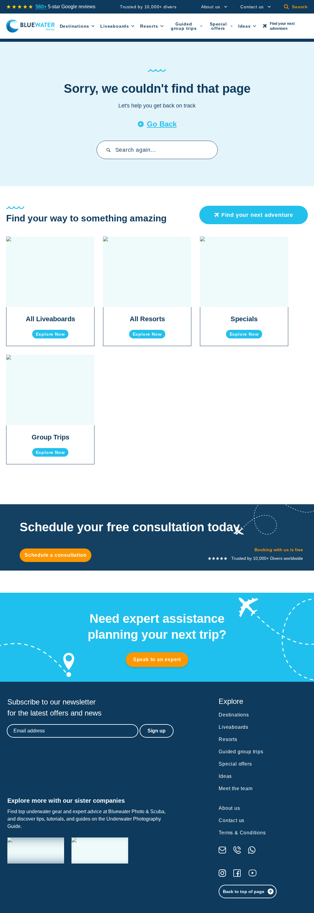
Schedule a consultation (55, 555)
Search (300, 6)
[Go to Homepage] (30, 26)
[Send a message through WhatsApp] (251, 850)
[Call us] (237, 850)
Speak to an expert (157, 659)
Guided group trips (184, 26)
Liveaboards (114, 26)
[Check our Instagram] (222, 873)
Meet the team (235, 788)
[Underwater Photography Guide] (99, 850)
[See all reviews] (19, 6)
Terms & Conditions (242, 832)
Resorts (149, 26)
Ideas (244, 26)
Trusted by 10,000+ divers (148, 6)
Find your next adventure (282, 26)
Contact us (252, 6)
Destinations (75, 26)
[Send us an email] (222, 850)
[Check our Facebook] (237, 873)
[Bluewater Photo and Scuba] (35, 850)
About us (210, 6)
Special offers (218, 26)
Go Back (162, 124)
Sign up (156, 730)
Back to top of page (243, 891)
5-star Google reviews (65, 6)
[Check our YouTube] (252, 872)
